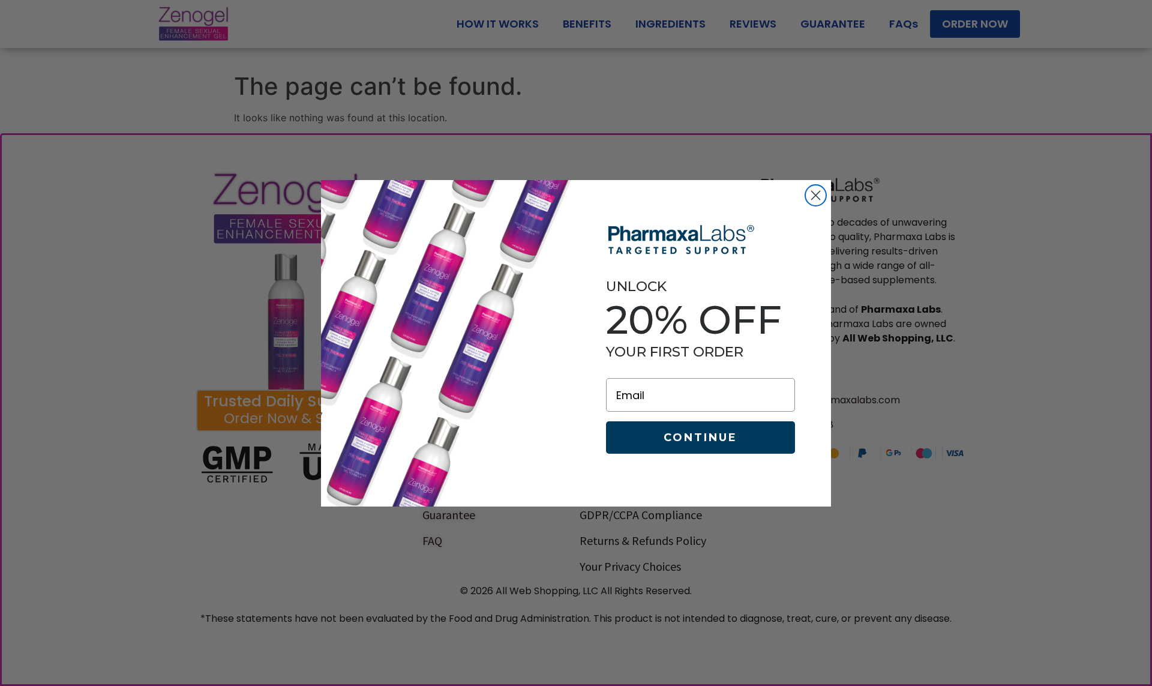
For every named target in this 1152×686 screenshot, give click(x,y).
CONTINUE (700, 437)
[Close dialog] (815, 195)
